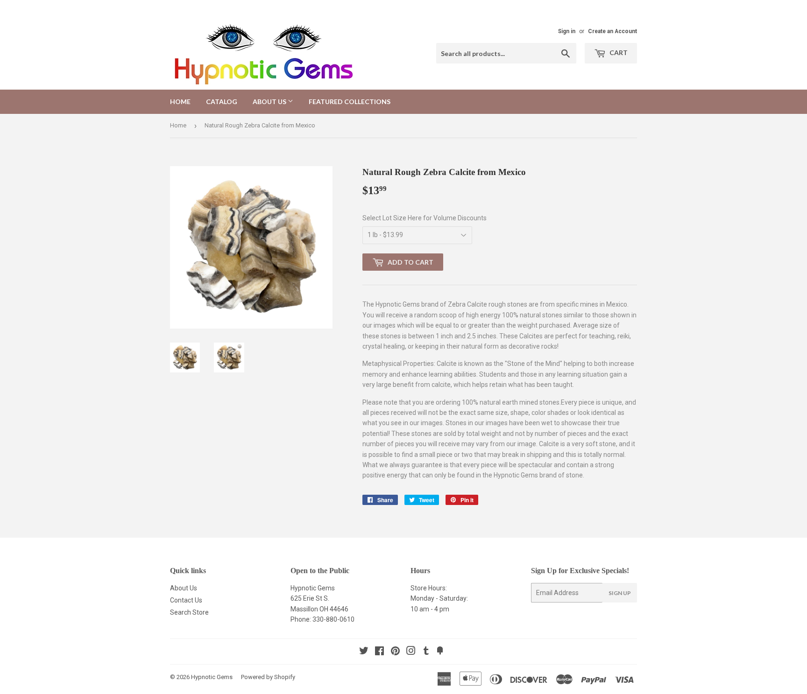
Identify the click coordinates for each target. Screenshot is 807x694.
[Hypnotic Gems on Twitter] (363, 652)
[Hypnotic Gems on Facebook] (379, 652)
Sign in (566, 31)
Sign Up (620, 592)
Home (180, 101)
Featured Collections (349, 101)
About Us (270, 101)
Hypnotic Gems (212, 676)
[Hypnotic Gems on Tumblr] (426, 652)
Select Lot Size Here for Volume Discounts (424, 218)
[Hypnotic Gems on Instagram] (411, 652)
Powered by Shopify (268, 676)
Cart (618, 52)
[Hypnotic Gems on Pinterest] (395, 652)
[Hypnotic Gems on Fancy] (440, 652)
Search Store (189, 612)
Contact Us (186, 600)
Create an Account (612, 31)
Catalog (221, 101)
